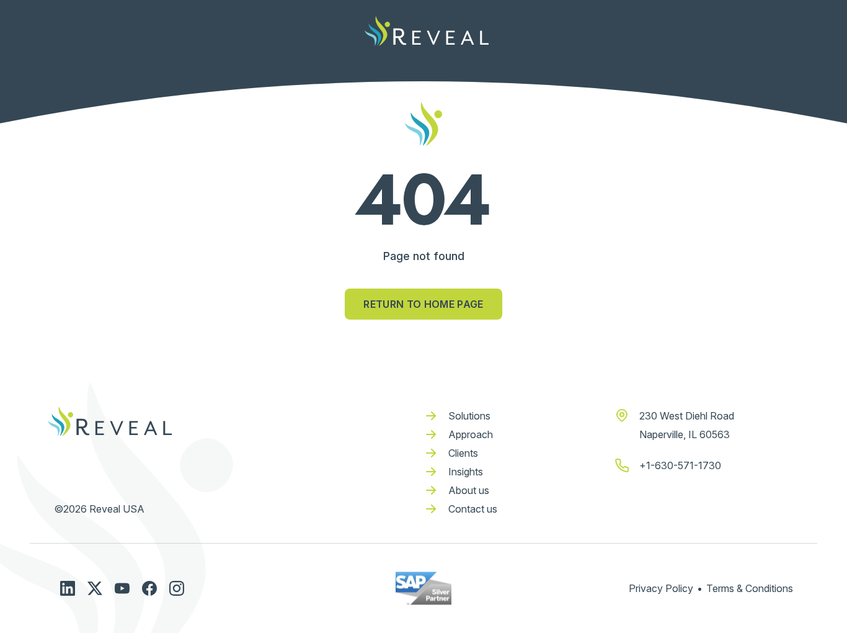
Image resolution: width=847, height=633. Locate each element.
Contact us (472, 509)
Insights (465, 471)
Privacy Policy (661, 588)
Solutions (469, 416)
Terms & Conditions (749, 588)
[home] (427, 31)
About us (468, 490)
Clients (463, 453)
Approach (470, 434)
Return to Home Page (423, 304)
